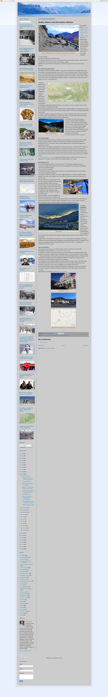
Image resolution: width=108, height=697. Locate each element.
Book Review (24, 577)
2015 (22, 535)
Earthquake (59, 335)
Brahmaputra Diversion (26, 581)
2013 (22, 540)
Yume (22, 615)
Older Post (85, 345)
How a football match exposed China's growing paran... (27, 498)
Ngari (22, 601)
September (25, 512)
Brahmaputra (54, 335)
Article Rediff (24, 569)
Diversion (23, 583)
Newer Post (41, 345)
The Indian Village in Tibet (28, 505)
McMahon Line (24, 596)
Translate (30, 447)
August (24, 514)
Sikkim (22, 607)
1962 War (23, 555)
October (25, 510)
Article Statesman (25, 573)
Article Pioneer (24, 567)
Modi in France (24, 597)
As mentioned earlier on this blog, (46, 157)
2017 (22, 474)
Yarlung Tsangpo (65, 335)
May (24, 521)
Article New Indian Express (27, 564)
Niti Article (23, 603)
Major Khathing (24, 594)
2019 (22, 469)
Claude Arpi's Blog (30, 5)
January (24, 530)
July (23, 516)
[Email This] (58, 333)
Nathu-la (23, 599)
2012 (22, 542)
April (24, 523)
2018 (22, 471)
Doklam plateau (24, 587)
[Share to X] (60, 333)
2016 (22, 533)
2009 (22, 549)
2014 (22, 537)
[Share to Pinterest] (63, 333)
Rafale (22, 605)
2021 (22, 465)
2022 (22, 462)
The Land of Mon (26, 481)
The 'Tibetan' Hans (26, 494)
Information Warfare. (62, 271)
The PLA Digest (24, 611)
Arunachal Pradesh (45, 335)
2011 (22, 544)
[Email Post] (56, 333)
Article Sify (23, 571)
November (25, 507)
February (25, 528)
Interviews (23, 592)
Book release (24, 579)
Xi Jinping (23, 613)
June (24, 519)
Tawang (22, 609)
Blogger (60, 658)
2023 (22, 460)
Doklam (22, 585)
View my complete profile (25, 650)
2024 (22, 458)
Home (63, 345)
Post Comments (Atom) (49, 348)
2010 (22, 546)
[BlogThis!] (59, 333)
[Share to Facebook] (62, 333)
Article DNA (23, 559)
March (24, 525)
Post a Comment (43, 342)
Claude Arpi (29, 621)
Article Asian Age (24, 557)
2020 (22, 467)
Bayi (50, 335)
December (25, 476)
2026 (22, 453)
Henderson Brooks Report (27, 588)
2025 (22, 456)
